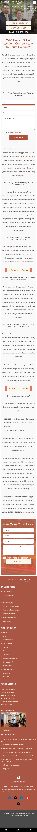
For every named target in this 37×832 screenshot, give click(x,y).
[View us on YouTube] (27, 797)
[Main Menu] (34, 2)
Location (6, 647)
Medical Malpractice (9, 614)
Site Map (6, 677)
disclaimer (18, 132)
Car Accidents (7, 591)
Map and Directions (8, 704)
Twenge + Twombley (24, 156)
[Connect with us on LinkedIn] (21, 797)
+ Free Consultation (18, 23)
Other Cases (7, 621)
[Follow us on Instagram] (18, 803)
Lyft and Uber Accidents (11, 765)
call (30, 831)
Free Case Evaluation (10, 658)
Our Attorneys (7, 643)
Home (5, 632)
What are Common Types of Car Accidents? (18, 756)
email (6, 831)
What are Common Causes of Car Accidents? (18, 752)
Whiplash (6, 769)
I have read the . (13, 132)
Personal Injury (8, 602)
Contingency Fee (8, 662)
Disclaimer (6, 673)
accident (7, 250)
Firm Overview (8, 640)
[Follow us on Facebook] (9, 797)
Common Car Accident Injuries (13, 745)
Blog (4, 636)
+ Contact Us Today (18, 270)
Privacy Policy (7, 666)
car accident (17, 55)
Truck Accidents (8, 595)
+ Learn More (6, 730)
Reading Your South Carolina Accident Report (18, 748)
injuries (21, 175)
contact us (26, 512)
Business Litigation (9, 617)
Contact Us (6, 655)
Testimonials (7, 651)
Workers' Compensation (11, 606)
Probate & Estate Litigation (12, 610)
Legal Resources (8, 669)
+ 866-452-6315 (18, 28)
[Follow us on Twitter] (15, 797)
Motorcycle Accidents (10, 599)
